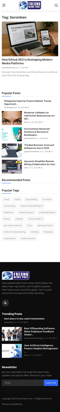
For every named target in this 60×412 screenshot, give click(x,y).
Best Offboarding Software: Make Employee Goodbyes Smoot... (39, 331)
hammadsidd (29, 138)
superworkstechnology (33, 338)
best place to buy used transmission (24, 318)
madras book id (28, 238)
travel (6, 199)
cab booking (9, 205)
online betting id (26, 212)
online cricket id (35, 218)
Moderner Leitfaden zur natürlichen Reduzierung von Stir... (39, 115)
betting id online (45, 225)
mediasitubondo (8, 67)
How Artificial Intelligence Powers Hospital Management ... (41, 348)
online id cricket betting (14, 231)
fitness (7, 218)
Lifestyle (19, 218)
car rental (46, 199)
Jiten (26, 355)
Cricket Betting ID (47, 212)
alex (25, 167)
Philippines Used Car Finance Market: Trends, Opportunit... (28, 102)
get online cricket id (13, 225)
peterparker (9, 322)
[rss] (5, 302)
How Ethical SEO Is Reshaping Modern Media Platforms (27, 61)
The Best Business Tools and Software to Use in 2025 (39, 146)
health (17, 199)
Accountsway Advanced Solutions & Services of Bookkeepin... (37, 131)
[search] (56, 5)
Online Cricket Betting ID (31, 205)
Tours (29, 225)
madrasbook (10, 238)
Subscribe (51, 382)
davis (26, 122)
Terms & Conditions (12, 404)
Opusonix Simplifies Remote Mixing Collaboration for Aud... (40, 163)
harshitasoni (9, 107)
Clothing (34, 231)
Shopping (48, 231)
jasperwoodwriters (31, 151)
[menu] (4, 5)
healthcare (9, 212)
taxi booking (31, 199)
